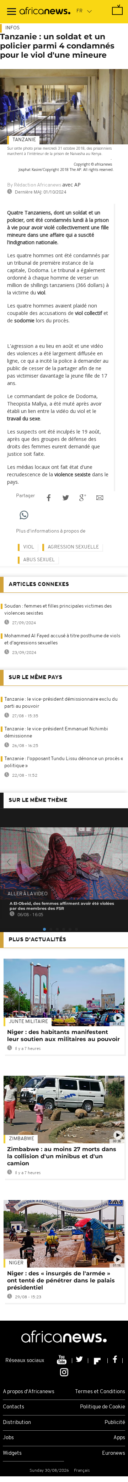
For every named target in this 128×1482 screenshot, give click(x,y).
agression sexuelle (73, 547)
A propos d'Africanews (28, 1392)
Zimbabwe (21, 1139)
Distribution (17, 1422)
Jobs (8, 1438)
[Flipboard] (98, 1360)
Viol (28, 547)
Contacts (13, 1407)
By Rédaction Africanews (34, 185)
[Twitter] (80, 1360)
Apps (119, 1438)
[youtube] (62, 1360)
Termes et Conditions (100, 1392)
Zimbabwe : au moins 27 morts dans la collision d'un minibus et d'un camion (61, 1156)
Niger (16, 1263)
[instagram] (64, 1371)
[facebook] (115, 1360)
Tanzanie (24, 140)
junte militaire (28, 1021)
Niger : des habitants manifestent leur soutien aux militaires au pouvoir (63, 1035)
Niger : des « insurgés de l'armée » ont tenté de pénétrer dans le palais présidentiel (61, 1280)
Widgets (12, 1453)
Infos (12, 28)
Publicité (115, 1422)
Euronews (113, 1453)
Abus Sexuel (39, 560)
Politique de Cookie (102, 1407)
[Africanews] (45, 11)
